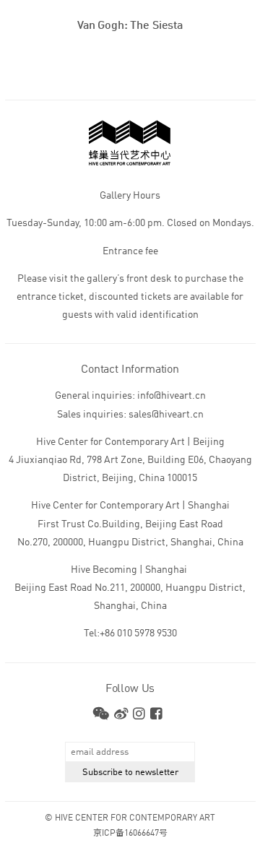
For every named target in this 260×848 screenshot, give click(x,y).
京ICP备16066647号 (130, 833)
